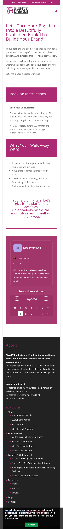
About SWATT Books (22, 415)
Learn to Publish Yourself (20, 455)
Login (10, 497)
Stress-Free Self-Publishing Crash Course (31, 463)
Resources (13, 480)
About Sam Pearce (21, 419)
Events (15, 492)
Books (15, 483)
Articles (15, 488)
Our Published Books (22, 441)
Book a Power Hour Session (25, 475)
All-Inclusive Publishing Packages (27, 437)
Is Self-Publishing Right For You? (27, 458)
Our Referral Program (22, 429)
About (11, 412)
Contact (12, 501)
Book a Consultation (22, 450)
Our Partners (18, 424)
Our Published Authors (23, 446)
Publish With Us (15, 433)
